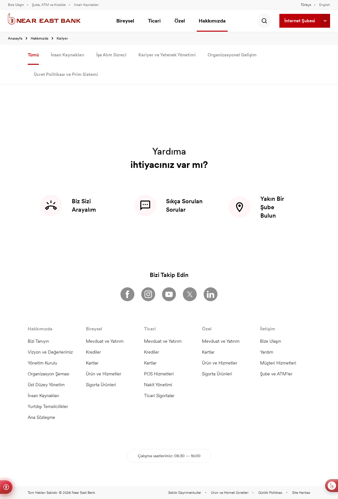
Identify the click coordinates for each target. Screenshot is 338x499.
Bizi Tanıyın (38, 341)
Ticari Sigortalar (159, 395)
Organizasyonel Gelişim (232, 55)
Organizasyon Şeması (48, 374)
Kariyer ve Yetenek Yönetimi (167, 55)
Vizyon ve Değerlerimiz (50, 352)
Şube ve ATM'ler (276, 374)
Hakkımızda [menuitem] (212, 21)
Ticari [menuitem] (154, 21)
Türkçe (306, 4)
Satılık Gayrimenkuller (184, 492)
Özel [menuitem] (179, 21)
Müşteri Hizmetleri (278, 363)
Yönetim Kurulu (42, 363)
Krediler (93, 352)
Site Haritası (301, 492)
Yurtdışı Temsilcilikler (48, 406)
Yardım (266, 352)
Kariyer (62, 38)
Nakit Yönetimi (158, 384)
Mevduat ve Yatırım (104, 341)
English (324, 4)
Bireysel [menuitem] (125, 21)
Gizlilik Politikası (270, 492)
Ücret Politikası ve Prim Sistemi (66, 74)
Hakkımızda (39, 38)
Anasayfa (15, 38)
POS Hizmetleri (159, 374)
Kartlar (92, 363)
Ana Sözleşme (41, 417)
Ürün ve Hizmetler (103, 374)
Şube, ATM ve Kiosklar (49, 4)
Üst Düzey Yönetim (46, 384)
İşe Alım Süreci (111, 55)
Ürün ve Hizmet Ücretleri (229, 492)
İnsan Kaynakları (86, 4)
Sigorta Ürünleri (101, 384)
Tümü (33, 55)
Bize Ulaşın (16, 4)
